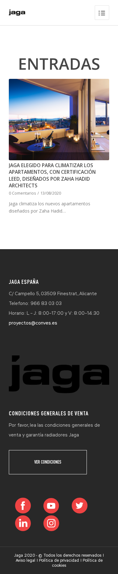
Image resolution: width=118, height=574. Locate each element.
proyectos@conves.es (33, 323)
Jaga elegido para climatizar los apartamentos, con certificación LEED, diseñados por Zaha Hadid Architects (52, 175)
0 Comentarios (22, 193)
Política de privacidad (59, 560)
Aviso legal (25, 560)
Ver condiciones (47, 462)
